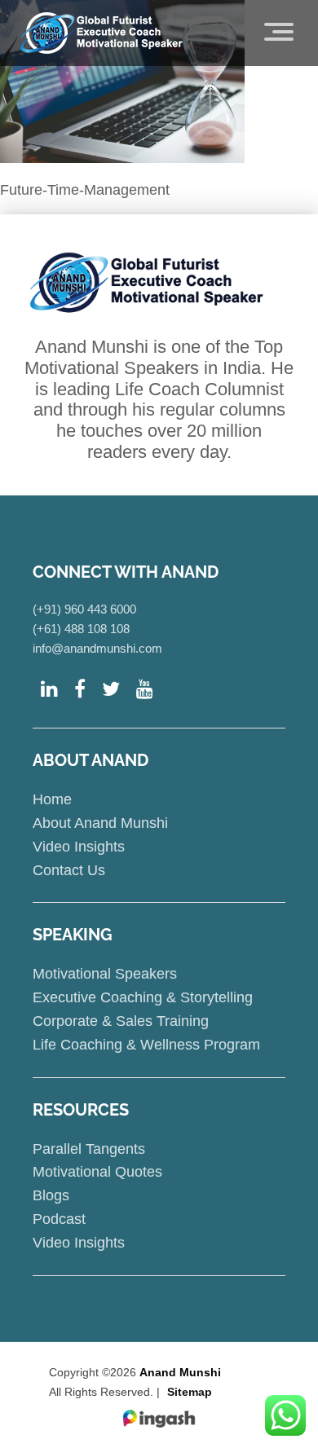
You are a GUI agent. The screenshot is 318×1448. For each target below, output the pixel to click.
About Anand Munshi (100, 823)
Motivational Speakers (105, 974)
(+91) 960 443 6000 (84, 609)
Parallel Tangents (89, 1149)
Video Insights (79, 846)
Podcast (59, 1219)
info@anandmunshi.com (97, 648)
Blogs (51, 1195)
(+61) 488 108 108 (81, 629)
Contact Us (69, 870)
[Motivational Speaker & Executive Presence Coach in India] (101, 32)
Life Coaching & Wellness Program (146, 1044)
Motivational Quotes (97, 1172)
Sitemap (189, 1391)
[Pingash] (159, 1419)
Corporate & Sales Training (121, 1021)
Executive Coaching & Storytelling (143, 997)
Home (52, 799)
